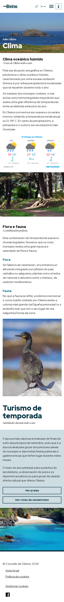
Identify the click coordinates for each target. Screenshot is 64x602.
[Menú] (51, 6)
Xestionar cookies (17, 586)
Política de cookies (17, 576)
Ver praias (32, 490)
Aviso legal (12, 570)
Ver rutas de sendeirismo (32, 499)
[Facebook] (8, 595)
